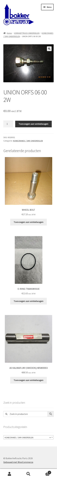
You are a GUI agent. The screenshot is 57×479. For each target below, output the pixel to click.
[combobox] (28, 437)
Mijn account (9, 474)
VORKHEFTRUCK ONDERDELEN (26, 33)
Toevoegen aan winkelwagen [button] (28, 222)
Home (9, 33)
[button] (49, 48)
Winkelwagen (44, 471)
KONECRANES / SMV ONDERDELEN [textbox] (28, 437)
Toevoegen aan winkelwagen (33, 123)
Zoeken (28, 474)
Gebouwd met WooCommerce (18, 462)
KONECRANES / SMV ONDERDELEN (28, 140)
